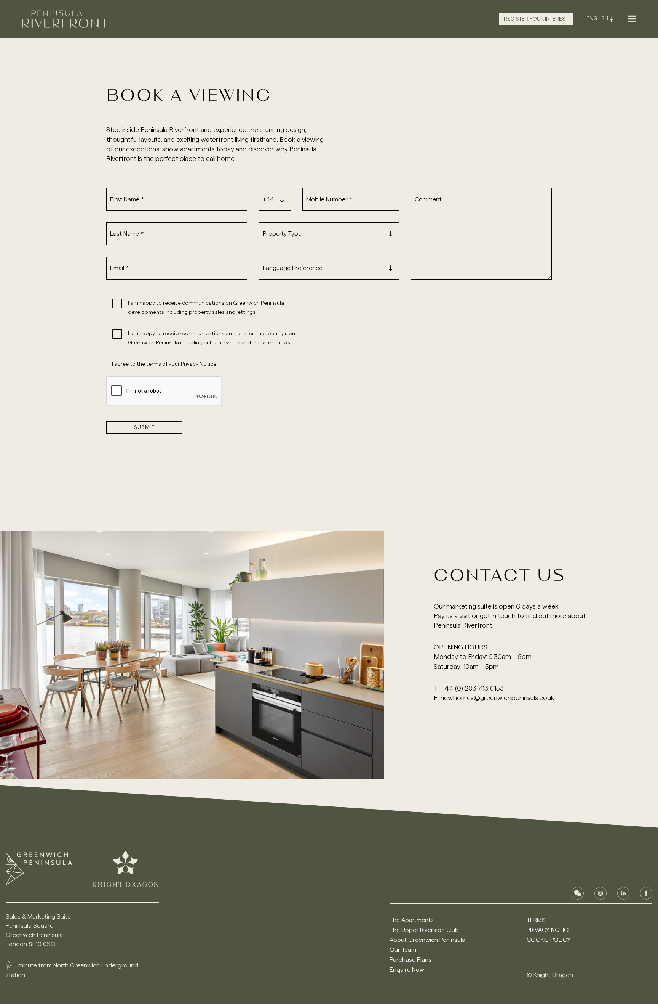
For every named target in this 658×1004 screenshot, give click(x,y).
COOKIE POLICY (548, 940)
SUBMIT (144, 427)
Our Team (403, 950)
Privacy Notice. (199, 364)
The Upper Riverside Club (424, 930)
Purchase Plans (410, 960)
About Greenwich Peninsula (427, 940)
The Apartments (412, 920)
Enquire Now (407, 970)
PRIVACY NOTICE (549, 930)
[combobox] (277, 199)
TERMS (536, 920)
